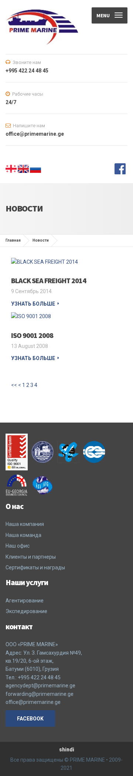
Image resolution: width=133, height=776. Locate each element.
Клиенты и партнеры (31, 557)
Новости (41, 240)
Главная (13, 240)
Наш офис (18, 546)
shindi (66, 749)
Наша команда (23, 535)
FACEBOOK (30, 719)
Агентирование (25, 601)
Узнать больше (33, 304)
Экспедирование (26, 611)
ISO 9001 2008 (32, 335)
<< (14, 385)
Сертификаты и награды (35, 567)
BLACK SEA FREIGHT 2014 (48, 280)
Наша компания (25, 524)
